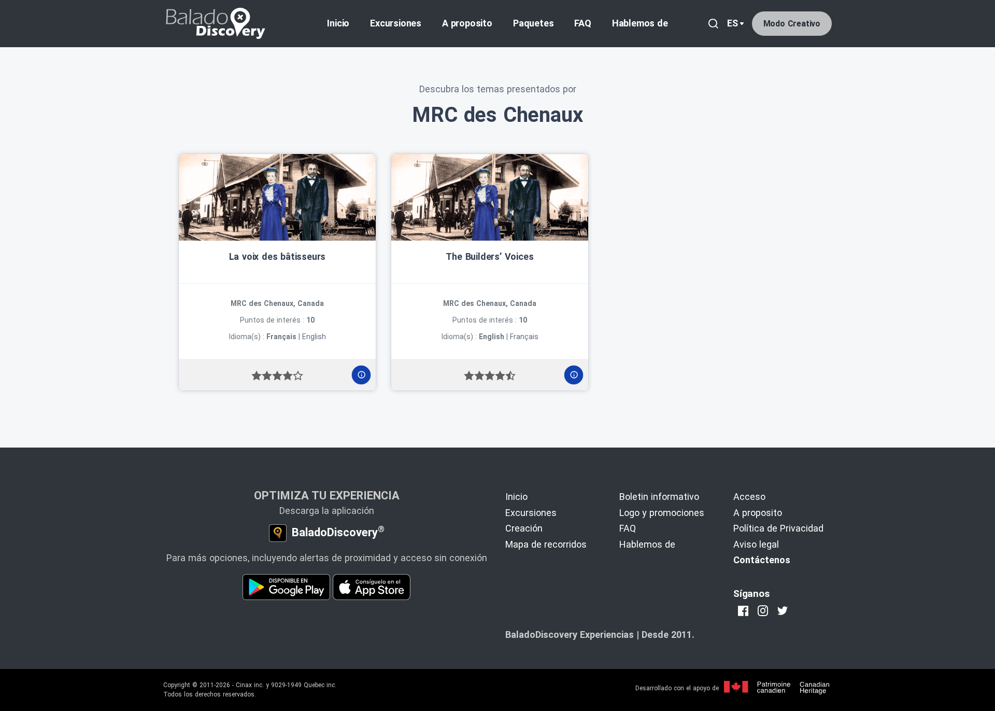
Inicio (338, 23)
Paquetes (533, 23)
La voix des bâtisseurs (277, 256)
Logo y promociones (661, 512)
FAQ (582, 23)
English (314, 336)
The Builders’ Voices (489, 256)
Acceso (749, 496)
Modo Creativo (791, 24)
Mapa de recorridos (546, 544)
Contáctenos (761, 559)
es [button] (732, 23)
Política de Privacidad (778, 528)
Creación (524, 528)
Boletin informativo (659, 496)
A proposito (467, 23)
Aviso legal (756, 544)
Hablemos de (640, 23)
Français (524, 336)
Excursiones (395, 23)
